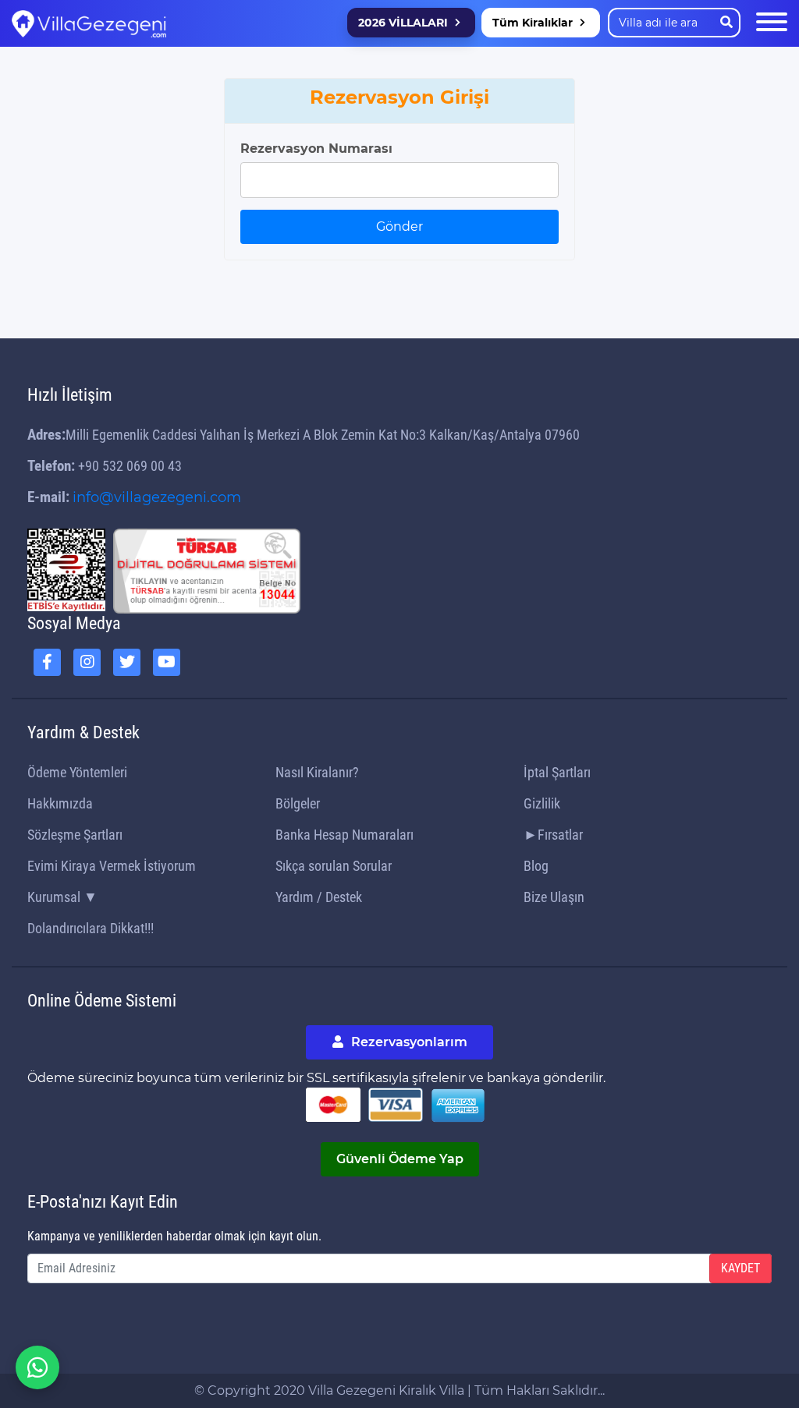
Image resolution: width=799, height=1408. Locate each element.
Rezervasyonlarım (407, 1042)
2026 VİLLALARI (403, 23)
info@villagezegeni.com (157, 497)
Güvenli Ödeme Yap (399, 1159)
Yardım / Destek (318, 897)
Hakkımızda (60, 803)
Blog (536, 866)
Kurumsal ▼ (62, 897)
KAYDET (740, 1268)
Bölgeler (297, 803)
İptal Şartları (557, 772)
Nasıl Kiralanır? (317, 772)
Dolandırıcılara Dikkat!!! (90, 928)
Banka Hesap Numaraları (344, 834)
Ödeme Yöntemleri (77, 772)
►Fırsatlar (553, 834)
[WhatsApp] (37, 1367)
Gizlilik (542, 803)
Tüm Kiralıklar (532, 23)
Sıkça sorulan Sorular (333, 866)
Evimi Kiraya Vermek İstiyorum (111, 866)
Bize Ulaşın (554, 897)
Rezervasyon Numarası (316, 148)
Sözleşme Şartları (75, 834)
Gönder (399, 226)
